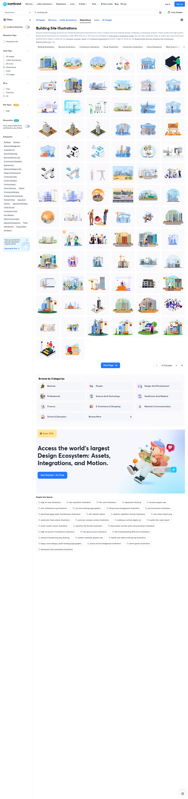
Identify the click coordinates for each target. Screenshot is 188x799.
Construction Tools (10, 211)
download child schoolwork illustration (57, 549)
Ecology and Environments (13, 196)
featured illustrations (99, 39)
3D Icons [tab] (52, 20)
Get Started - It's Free (52, 475)
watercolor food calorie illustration (55, 520)
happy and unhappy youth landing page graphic (61, 543)
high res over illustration (51, 502)
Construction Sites (10, 177)
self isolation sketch (97, 514)
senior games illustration (139, 543)
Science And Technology (108, 396)
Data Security (9, 227)
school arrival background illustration (105, 543)
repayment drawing (132, 502)
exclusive (69, 39)
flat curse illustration (107, 502)
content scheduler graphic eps (90, 538)
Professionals (53, 396)
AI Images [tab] (107, 20)
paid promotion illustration (159, 508)
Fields (25, 223)
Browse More (95, 417)
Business (17, 142)
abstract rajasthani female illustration (129, 514)
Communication (9, 184)
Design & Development (12, 173)
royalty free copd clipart (159, 520)
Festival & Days (9, 200)
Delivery (7, 204)
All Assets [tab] (40, 20)
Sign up (179, 4)
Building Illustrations (46, 47)
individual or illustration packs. (121, 36)
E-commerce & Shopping (13, 161)
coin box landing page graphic (88, 508)
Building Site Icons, (44, 42)
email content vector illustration (54, 526)
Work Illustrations (173, 47)
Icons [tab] (96, 20)
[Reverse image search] (160, 12)
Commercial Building (11, 192)
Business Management (12, 146)
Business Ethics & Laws (12, 158)
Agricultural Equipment (12, 223)
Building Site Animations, (163, 39)
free (54, 33)
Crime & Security (10, 188)
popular (77, 39)
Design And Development (157, 386)
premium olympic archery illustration (93, 520)
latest (84, 39)
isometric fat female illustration (89, 526)
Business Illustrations (67, 47)
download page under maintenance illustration (60, 514)
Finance (51, 407)
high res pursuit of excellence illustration (57, 532)
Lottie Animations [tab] (68, 20)
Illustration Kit (12, 41)
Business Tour (9, 165)
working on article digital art (129, 520)
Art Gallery (8, 231)
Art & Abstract (9, 215)
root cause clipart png (162, 514)
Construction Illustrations (133, 47)
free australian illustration (80, 502)
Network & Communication (158, 407)
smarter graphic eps (157, 502)
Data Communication (11, 219)
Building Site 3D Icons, (144, 39)
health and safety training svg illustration (128, 538)
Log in (167, 4)
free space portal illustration (95, 532)
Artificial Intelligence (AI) (12, 169)
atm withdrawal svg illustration (54, 508)
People (99, 386)
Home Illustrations (154, 47)
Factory (21, 188)
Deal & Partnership (10, 154)
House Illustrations (110, 47)
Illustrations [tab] (85, 20)
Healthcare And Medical (156, 396)
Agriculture (21, 200)
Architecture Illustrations (89, 47)
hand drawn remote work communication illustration (132, 526)
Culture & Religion (10, 181)
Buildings (7, 142)
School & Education (56, 417)
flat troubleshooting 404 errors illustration (132, 532)
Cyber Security (9, 208)
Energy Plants (21, 227)
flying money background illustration (124, 508)
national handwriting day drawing (55, 538)
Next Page (108, 365)
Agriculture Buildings (20, 204)
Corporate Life (9, 150)
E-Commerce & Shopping (108, 407)
